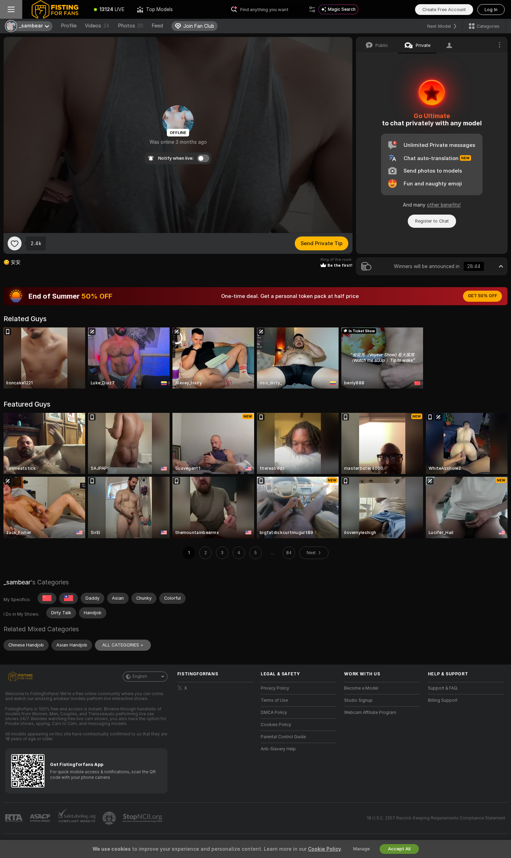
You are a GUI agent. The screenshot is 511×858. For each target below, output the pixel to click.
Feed (157, 26)
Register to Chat (432, 221)
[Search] (312, 9)
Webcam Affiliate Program (370, 712)
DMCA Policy (274, 712)
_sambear (17, 582)
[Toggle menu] (11, 9)
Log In (491, 9)
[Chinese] (47, 598)
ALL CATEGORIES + (123, 645)
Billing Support (442, 700)
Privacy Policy (275, 688)
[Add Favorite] (15, 243)
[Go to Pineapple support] (110, 818)
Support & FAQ (442, 688)
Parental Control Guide (283, 736)
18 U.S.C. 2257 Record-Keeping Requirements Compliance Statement (436, 818)
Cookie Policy (324, 849)
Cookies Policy (276, 724)
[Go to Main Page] (55, 9)
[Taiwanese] (68, 598)
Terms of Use (274, 700)
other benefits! (444, 205)
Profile (68, 26)
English (139, 676)
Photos (130, 26)
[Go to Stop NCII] (143, 818)
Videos (97, 26)
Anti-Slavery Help (278, 749)
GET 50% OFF (482, 295)
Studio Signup (358, 700)
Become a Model (361, 688)
